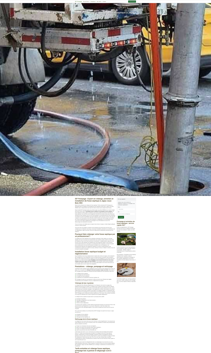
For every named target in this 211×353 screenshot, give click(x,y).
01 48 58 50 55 (132, 1)
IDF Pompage (78, 1)
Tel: (118, 211)
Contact (104, 1)
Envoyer (121, 217)
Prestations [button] (93, 1)
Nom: (119, 207)
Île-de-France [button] (86, 1)
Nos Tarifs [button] (99, 1)
